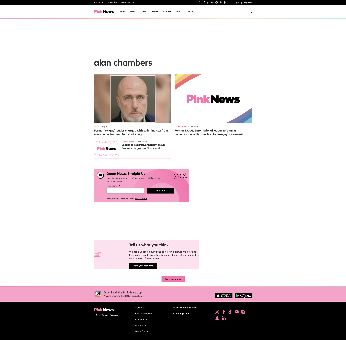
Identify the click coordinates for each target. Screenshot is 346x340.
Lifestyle (154, 11)
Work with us (127, 2)
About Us (98, 2)
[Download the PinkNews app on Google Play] (243, 295)
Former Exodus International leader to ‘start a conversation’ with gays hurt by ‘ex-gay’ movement (209, 132)
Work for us (141, 331)
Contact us (141, 319)
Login (236, 2)
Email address (117, 186)
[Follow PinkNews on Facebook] (224, 312)
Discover (190, 11)
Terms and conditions (185, 307)
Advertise (112, 2)
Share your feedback (143, 265)
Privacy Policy (141, 198)
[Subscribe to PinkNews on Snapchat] (217, 319)
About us (140, 307)
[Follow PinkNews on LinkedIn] (225, 2)
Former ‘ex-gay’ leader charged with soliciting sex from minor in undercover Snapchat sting (131, 132)
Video (178, 11)
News (132, 11)
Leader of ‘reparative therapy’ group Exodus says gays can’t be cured (143, 146)
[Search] (250, 11)
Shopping (167, 11)
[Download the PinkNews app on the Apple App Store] (223, 295)
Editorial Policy (143, 313)
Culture (143, 11)
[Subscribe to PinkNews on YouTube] (237, 312)
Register (248, 2)
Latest (123, 11)
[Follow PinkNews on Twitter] (217, 312)
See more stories (173, 279)
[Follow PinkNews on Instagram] (243, 312)
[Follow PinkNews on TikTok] (230, 312)
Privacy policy (181, 313)
